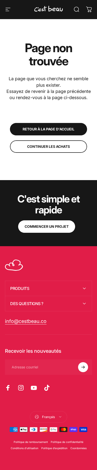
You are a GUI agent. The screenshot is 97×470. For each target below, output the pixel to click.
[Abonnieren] (83, 367)
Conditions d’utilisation (24, 448)
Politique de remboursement (31, 442)
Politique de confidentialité (67, 442)
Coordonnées (78, 448)
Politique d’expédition (54, 448)
